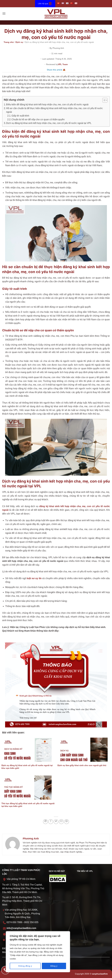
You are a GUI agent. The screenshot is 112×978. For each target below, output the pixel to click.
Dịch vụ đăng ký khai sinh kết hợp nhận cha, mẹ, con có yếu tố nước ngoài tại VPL (48, 123)
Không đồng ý (25, 966)
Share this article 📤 (56, 70)
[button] (4, 13)
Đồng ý (53, 966)
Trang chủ (9, 42)
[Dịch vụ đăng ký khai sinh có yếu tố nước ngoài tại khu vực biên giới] (28, 750)
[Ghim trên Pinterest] (66, 821)
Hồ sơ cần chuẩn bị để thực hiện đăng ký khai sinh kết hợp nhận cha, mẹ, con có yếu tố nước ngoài (54, 110)
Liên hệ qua (43, 3)
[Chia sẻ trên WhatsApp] (45, 821)
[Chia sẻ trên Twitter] (56, 821)
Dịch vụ (19, 42)
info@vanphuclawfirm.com (21, 928)
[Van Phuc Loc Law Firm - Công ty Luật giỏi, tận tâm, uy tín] (56, 13)
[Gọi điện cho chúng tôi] (5, 970)
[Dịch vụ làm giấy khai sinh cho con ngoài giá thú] (84, 750)
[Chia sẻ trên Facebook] (50, 821)
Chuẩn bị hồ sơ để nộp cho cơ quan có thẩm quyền (38, 119)
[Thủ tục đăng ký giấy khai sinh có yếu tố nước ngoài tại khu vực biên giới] (28, 788)
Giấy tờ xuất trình (20, 115)
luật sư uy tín (34, 578)
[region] (38, 951)
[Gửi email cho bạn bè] (61, 821)
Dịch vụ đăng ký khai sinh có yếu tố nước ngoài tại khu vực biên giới (27, 766)
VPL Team (63, 64)
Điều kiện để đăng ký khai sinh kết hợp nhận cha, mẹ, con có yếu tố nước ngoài (47, 104)
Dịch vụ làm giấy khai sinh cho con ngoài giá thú (81, 765)
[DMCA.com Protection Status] (57, 878)
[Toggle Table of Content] (103, 100)
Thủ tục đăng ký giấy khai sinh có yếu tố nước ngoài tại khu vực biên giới (28, 804)
